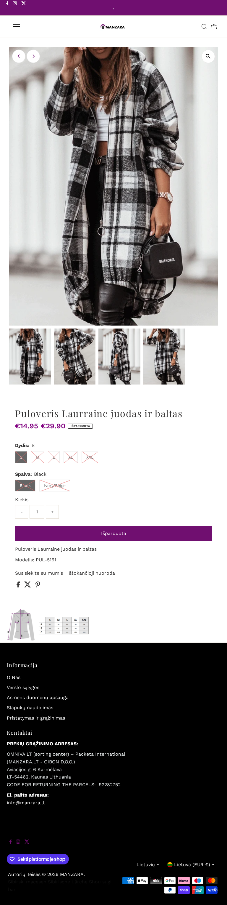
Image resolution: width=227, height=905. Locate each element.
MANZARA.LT (24, 762)
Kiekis (21, 499)
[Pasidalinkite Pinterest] (37, 586)
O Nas (13, 677)
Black (25, 485)
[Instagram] (14, 8)
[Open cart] (214, 27)
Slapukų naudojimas (30, 707)
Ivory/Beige (55, 485)
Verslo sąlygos (23, 687)
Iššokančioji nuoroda (91, 573)
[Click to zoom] (208, 56)
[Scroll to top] (215, 893)
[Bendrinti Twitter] (28, 586)
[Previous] (18, 56)
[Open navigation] (34, 26)
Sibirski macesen (27, 882)
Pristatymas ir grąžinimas (36, 718)
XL (70, 457)
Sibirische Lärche (67, 882)
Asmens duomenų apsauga (38, 697)
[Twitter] (23, 8)
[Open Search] (204, 26)
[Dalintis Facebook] (19, 586)
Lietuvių (146, 864)
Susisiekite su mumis (39, 573)
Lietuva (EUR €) (192, 864)
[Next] (33, 56)
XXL (89, 457)
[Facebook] (7, 8)
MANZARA (72, 874)
